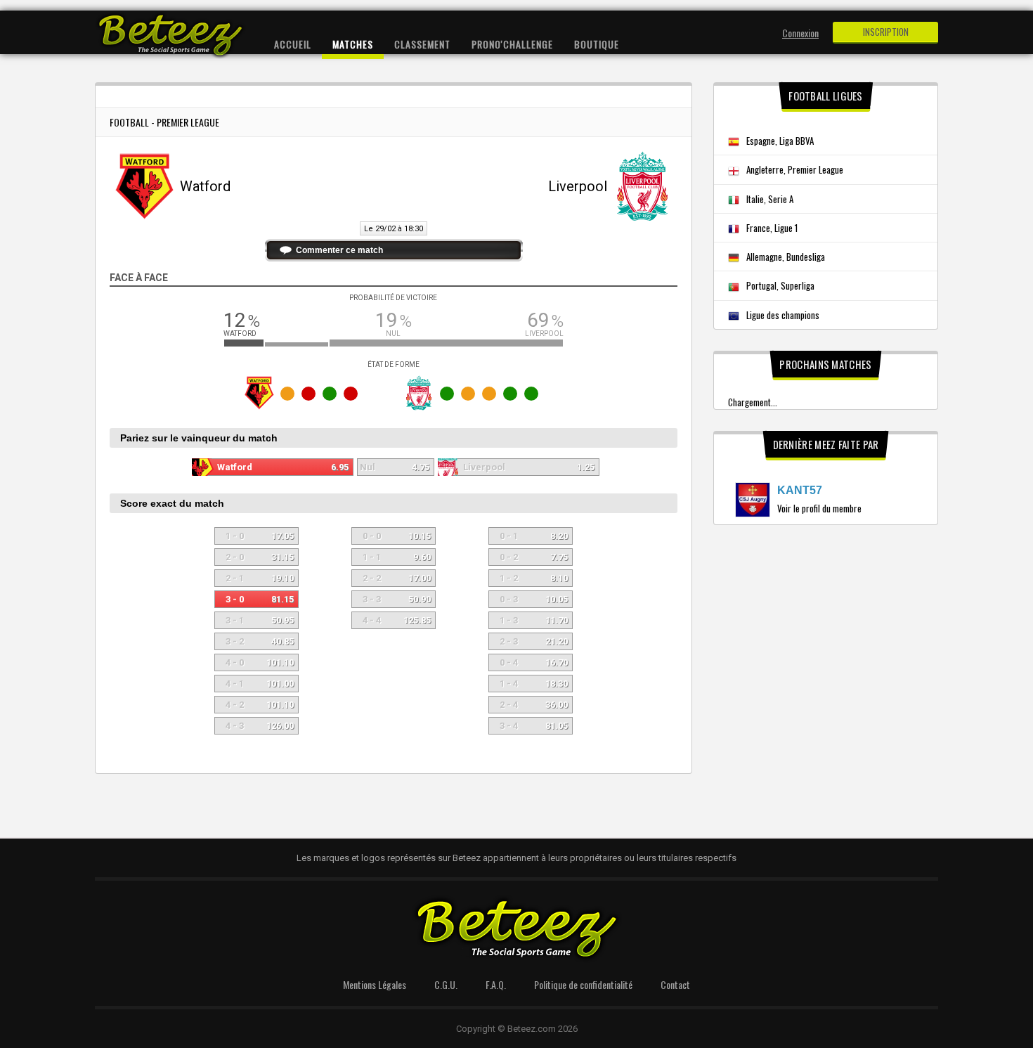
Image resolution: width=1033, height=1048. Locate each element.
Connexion (800, 32)
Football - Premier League (164, 122)
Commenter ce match (339, 250)
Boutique (596, 44)
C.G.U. (445, 984)
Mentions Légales (374, 984)
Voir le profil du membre (819, 508)
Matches (352, 44)
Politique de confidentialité (583, 984)
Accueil (292, 44)
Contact (675, 984)
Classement (422, 44)
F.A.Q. (496, 984)
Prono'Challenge (512, 44)
